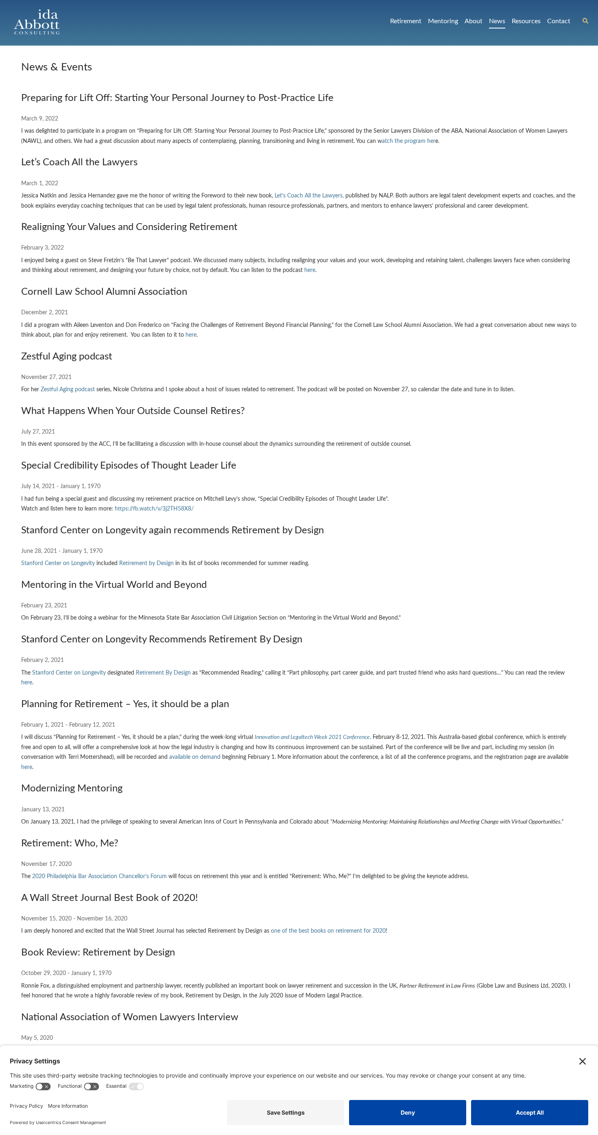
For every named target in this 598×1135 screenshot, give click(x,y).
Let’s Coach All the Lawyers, (309, 196)
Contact (558, 21)
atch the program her (408, 141)
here (309, 270)
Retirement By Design (163, 673)
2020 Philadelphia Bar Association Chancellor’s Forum (99, 876)
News (497, 21)
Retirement (405, 21)
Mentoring (443, 21)
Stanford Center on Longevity (58, 563)
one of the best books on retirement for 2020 (328, 931)
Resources (526, 21)
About (473, 21)
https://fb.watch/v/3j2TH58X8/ (154, 509)
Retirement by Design (146, 563)
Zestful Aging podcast (68, 389)
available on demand (194, 757)
